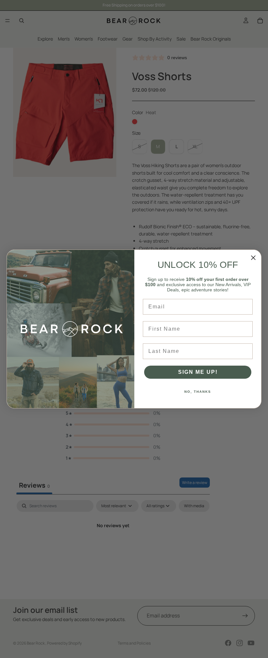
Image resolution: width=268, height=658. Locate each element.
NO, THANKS (197, 391)
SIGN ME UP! (198, 372)
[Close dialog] (253, 258)
